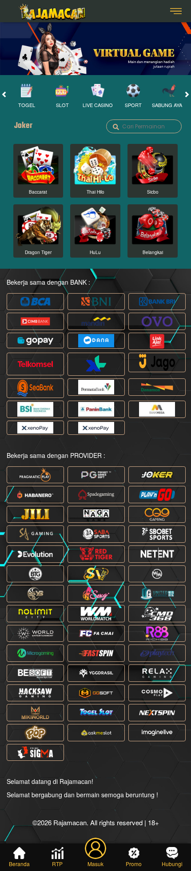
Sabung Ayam (169, 104)
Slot (62, 104)
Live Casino (98, 104)
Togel (26, 104)
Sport (133, 104)
